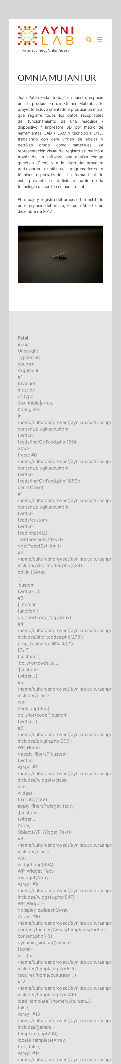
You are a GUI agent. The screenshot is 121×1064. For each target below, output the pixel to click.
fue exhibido (91, 199)
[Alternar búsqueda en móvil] (89, 39)
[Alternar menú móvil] (100, 39)
